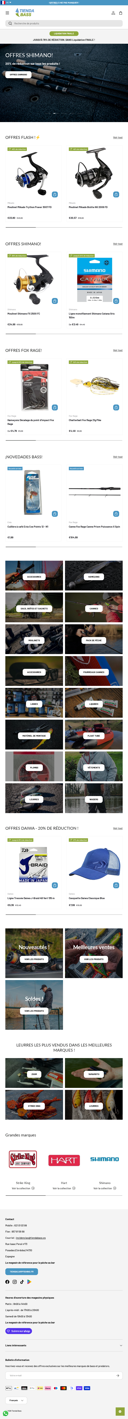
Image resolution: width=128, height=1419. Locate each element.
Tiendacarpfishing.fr (22, 1271)
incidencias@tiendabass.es (31, 1237)
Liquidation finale (64, 33)
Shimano (104, 1183)
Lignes (34, 704)
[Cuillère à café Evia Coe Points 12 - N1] (33, 492)
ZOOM (34, 1074)
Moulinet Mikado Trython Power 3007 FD (30, 207)
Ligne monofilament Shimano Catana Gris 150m (92, 315)
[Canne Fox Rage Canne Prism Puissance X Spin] (94, 492)
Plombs (34, 767)
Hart (64, 1183)
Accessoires (34, 576)
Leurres (34, 799)
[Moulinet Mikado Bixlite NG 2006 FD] (94, 173)
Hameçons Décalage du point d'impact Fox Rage (31, 422)
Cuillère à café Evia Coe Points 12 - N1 (28, 526)
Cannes (94, 608)
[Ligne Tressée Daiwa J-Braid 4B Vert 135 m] (33, 864)
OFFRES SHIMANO (18, 74)
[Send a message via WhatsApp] (6, 1413)
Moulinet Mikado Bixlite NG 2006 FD (88, 207)
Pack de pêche (94, 640)
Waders (94, 799)
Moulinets (34, 640)
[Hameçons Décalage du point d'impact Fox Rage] (33, 386)
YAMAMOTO (93, 1074)
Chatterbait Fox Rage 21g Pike (85, 420)
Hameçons (94, 576)
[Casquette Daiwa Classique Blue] (94, 864)
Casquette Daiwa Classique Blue (87, 898)
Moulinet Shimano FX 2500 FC (24, 313)
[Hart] (64, 1160)
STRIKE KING (34, 1106)
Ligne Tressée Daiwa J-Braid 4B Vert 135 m (31, 898)
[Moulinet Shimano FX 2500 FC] (33, 279)
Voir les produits (34, 959)
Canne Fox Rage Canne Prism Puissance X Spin (94, 526)
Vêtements (94, 767)
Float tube (94, 735)
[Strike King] (23, 1160)
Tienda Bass (16, 1411)
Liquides (93, 704)
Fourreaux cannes (93, 672)
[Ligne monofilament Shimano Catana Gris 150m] (94, 279)
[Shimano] (104, 1160)
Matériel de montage (34, 735)
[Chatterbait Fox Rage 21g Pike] (94, 386)
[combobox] (64, 23)
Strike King (23, 1183)
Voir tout (118, 137)
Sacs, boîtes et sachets (34, 608)
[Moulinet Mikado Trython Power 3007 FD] (33, 173)
